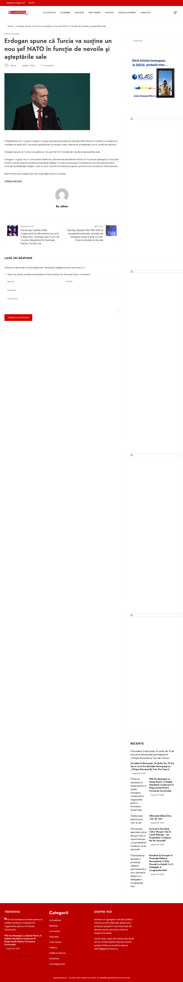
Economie (65, 12)
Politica (109, 12)
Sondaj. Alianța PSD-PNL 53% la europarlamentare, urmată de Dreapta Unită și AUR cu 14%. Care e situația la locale (85, 233)
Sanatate (146, 12)
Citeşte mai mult (13, 181)
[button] (19, 955)
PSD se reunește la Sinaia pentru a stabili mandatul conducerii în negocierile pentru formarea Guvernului (161, 784)
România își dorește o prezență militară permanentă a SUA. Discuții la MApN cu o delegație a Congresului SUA (161, 863)
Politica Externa (127, 12)
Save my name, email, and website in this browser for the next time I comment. (49, 274)
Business (53, 925)
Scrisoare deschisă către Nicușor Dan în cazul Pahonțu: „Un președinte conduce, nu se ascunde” (160, 834)
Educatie (79, 12)
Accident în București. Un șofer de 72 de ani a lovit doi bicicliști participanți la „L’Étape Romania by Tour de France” (152, 766)
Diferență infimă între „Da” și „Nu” (160, 817)
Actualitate (49, 12)
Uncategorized (57, 964)
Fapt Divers (94, 12)
